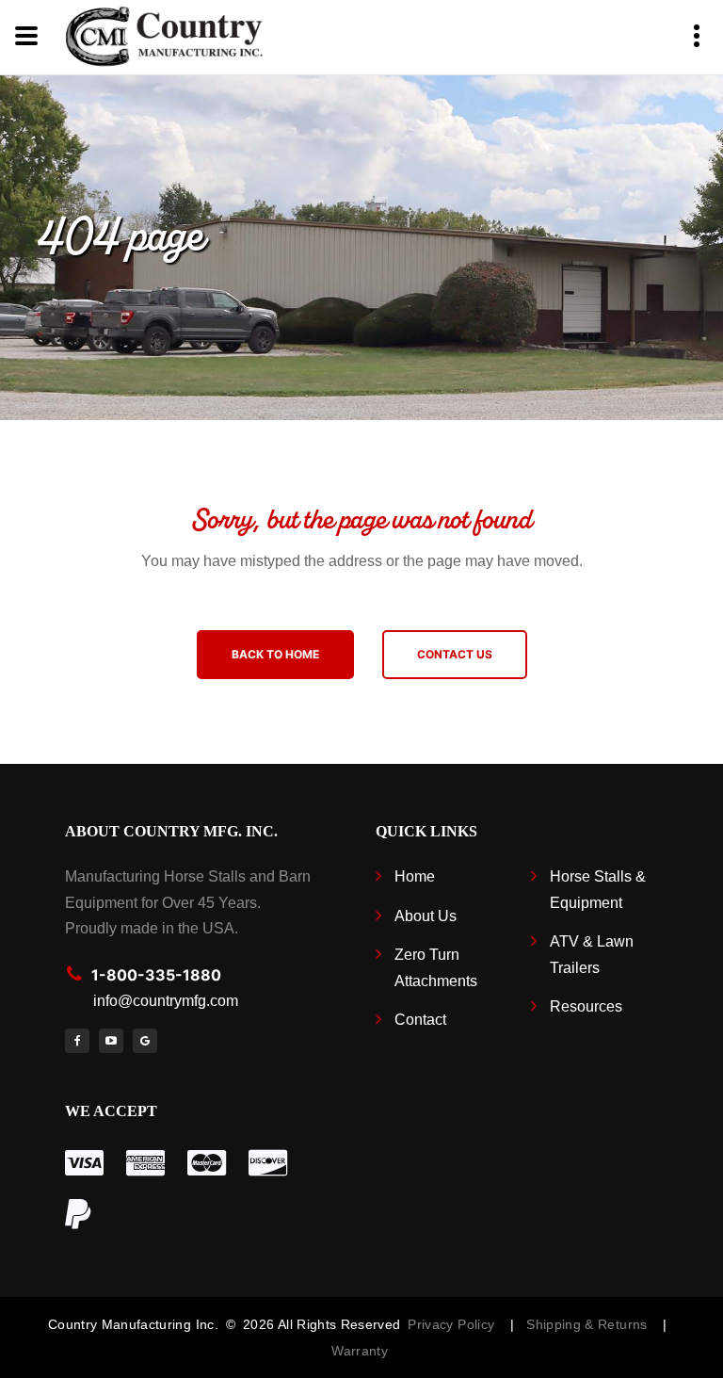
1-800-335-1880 (156, 974)
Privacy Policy (451, 1324)
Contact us (454, 654)
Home (414, 876)
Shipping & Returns (590, 1324)
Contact (420, 1020)
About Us (425, 916)
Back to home (275, 654)
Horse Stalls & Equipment (598, 889)
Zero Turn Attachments (435, 967)
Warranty (359, 1350)
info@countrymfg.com (165, 1001)
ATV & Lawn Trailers (592, 954)
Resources (586, 1006)
